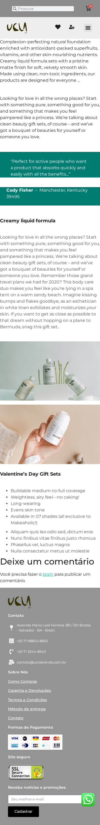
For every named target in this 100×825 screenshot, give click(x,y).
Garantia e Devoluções (29, 690)
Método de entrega (27, 708)
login (48, 574)
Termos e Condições (27, 699)
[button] (88, 28)
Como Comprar (22, 681)
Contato (15, 718)
